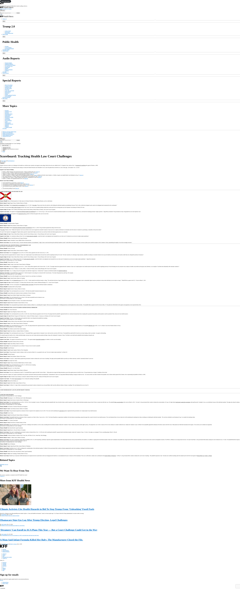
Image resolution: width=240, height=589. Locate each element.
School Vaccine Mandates (7, 132)
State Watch (7, 32)
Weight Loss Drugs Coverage (8, 133)
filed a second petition (118, 402)
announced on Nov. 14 (22, 213)
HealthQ (6, 68)
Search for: (2, 12)
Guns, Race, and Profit (9, 90)
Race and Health (8, 120)
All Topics (4, 128)
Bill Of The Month (8, 85)
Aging (6, 121)
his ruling (35, 205)
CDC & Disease (8, 47)
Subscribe (2, 8)
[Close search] (1, 15)
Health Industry (8, 115)
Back (4, 21)
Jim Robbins (3, 514)
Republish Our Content (7, 557)
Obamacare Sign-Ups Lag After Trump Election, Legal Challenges (34, 520)
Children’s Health (8, 127)
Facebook (4, 565)
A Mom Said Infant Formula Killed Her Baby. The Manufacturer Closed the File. (41, 539)
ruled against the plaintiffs (32, 236)
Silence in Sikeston (8, 69)
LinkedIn (4, 564)
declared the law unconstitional (18, 205)
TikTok (3, 569)
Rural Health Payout (9, 33)
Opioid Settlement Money (7, 135)
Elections (7, 110)
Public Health (5, 34)
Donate (10, 8)
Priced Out (7, 89)
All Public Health (5, 49)
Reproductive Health (9, 117)
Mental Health (8, 122)
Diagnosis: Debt (8, 87)
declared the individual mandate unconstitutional (22, 227)
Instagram (4, 562)
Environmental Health (9, 48)
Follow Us (6, 8)
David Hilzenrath (4, 544)
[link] (2, 163)
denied (14, 231)
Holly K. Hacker (13, 544)
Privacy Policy (5, 583)
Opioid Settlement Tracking (10, 95)
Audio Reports (5, 50)
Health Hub (7, 67)
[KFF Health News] (6, 7)
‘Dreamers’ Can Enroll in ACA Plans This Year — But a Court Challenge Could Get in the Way (48, 530)
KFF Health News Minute (10, 65)
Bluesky (4, 568)
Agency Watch (8, 31)
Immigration (7, 116)
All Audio (4, 71)
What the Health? (8, 62)
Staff (3, 556)
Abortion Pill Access (6, 136)
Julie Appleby (4, 524)
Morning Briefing (5, 551)
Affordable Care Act (9, 124)
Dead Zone (7, 92)
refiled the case (91, 325)
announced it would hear (81, 165)
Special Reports (5, 73)
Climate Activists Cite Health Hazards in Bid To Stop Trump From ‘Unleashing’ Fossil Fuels (47, 509)
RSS (3, 570)
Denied (6, 94)
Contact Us (2, 476)
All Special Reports (6, 97)
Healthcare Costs (8, 111)
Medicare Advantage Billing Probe (9, 131)
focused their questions (40, 339)
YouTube (4, 563)
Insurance (7, 112)
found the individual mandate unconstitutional (26, 211)
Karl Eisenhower (11, 160)
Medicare (7, 125)
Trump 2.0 (4, 18)
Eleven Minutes (8, 96)
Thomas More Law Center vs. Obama (204, 455)
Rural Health (7, 119)
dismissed (15, 252)
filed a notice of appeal (16, 207)
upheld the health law (63, 270)
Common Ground (8, 86)
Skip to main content (5, 1)
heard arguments (18, 378)
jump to (37, 171)
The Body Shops (8, 88)
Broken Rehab (8, 91)
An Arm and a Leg (8, 66)
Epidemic (7, 70)
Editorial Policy (5, 582)
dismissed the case (17, 280)
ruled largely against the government (183, 402)
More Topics (5, 98)
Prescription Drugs (8, 113)
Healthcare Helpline (9, 64)
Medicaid (7, 126)
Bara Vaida (3, 160)
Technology (7, 118)
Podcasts (4, 549)
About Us (4, 553)
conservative (61, 410)
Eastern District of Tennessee (110, 455)
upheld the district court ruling (27, 284)
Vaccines (6, 46)
